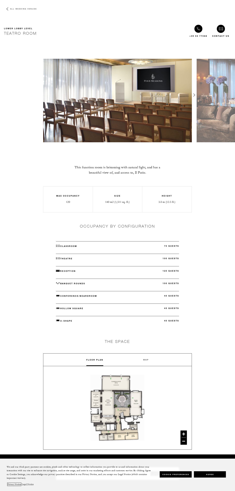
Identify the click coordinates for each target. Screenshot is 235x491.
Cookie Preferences (175, 474)
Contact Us (220, 36)
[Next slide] (194, 95)
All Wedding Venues (23, 9)
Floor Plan (94, 359)
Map (146, 359)
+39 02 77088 (198, 36)
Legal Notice (28, 484)
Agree (210, 474)
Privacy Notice (14, 484)
